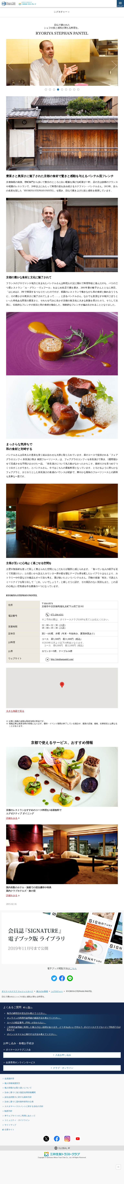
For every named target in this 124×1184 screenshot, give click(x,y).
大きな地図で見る (15, 711)
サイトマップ (10, 1125)
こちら (73, 968)
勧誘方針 (8, 1111)
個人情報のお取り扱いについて (18, 1088)
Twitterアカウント (46, 1139)
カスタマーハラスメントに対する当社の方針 (24, 1106)
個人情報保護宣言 (12, 1083)
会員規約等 (9, 1078)
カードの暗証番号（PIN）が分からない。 (26, 1023)
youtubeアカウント (78, 1139)
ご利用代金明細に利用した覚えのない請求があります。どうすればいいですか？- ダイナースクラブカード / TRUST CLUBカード (63, 1028)
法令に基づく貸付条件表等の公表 (19, 1102)
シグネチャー (60, 11)
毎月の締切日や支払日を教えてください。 (27, 1013)
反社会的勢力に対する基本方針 (18, 1097)
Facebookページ (57, 1139)
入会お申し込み (63, 1055)
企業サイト (9, 1129)
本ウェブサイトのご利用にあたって (20, 1116)
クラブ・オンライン (63, 1068)
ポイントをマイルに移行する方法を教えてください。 (32, 1034)
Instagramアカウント (67, 1139)
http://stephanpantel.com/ (62, 659)
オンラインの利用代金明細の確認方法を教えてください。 (34, 1018)
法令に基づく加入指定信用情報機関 (20, 1092)
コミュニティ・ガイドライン (17, 1120)
